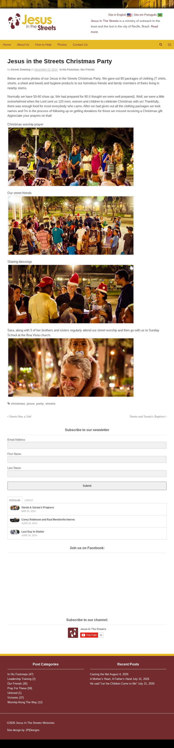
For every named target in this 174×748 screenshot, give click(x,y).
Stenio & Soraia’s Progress (37, 507)
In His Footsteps (69, 69)
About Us (23, 44)
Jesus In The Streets (105, 20)
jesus (31, 403)
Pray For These (17, 688)
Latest (29, 500)
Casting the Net (99, 674)
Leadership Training (19, 679)
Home (7, 44)
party (40, 403)
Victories (12, 697)
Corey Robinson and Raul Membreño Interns (48, 519)
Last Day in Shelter (32, 531)
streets (50, 403)
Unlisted (12, 693)
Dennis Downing (20, 69)
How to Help (43, 44)
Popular (14, 500)
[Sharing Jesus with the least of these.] (31, 28)
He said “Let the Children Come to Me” (113, 683)
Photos (62, 44)
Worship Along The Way (22, 702)
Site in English (117, 14)
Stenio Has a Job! (19, 416)
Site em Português (146, 14)
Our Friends (87, 69)
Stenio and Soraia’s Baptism (148, 416)
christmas (18, 403)
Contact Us (80, 44)
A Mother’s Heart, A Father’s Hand (111, 679)
